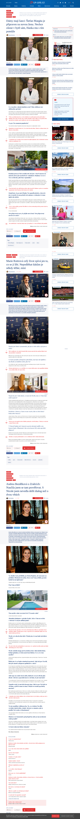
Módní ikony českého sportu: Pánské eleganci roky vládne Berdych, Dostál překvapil (63, 69)
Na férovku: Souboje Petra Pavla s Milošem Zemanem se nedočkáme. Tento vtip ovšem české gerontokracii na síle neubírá (62, 82)
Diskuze (18, 231)
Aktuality (8, 6)
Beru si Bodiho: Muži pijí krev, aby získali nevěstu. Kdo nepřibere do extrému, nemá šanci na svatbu (62, 37)
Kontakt (72, 6)
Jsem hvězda (56, 126)
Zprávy (64, 6)
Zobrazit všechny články (62, 148)
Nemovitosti (47, 6)
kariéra (9, 462)
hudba (9, 459)
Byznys (15, 6)
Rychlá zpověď (10, 12)
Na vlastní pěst (57, 286)
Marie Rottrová (28, 459)
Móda (39, 6)
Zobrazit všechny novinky (63, 94)
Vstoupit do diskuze (30, 231)
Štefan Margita (11, 242)
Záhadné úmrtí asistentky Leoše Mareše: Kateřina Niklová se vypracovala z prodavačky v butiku (61, 112)
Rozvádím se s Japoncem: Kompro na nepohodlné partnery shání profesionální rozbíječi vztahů (61, 63)
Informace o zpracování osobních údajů (20, 816)
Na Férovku (56, 258)
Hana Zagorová (19, 242)
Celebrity (24, 6)
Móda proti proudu (58, 205)
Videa (16, 2)
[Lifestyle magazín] (37, 2)
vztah (33, 242)
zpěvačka (40, 459)
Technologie (55, 28)
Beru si (55, 152)
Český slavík (27, 242)
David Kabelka (11, 498)
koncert (34, 459)
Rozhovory (56, 6)
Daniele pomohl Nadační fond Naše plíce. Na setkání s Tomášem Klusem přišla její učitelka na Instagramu (62, 88)
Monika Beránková (12, 35)
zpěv (14, 459)
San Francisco (11, 245)
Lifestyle (32, 6)
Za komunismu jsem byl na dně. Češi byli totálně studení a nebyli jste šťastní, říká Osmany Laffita (62, 106)
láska (38, 242)
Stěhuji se (56, 179)
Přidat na (37, 271)
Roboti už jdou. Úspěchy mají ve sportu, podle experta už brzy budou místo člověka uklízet (63, 31)
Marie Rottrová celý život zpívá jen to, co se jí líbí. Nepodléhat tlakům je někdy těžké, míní (27, 264)
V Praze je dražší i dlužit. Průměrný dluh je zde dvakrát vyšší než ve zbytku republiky (62, 75)
